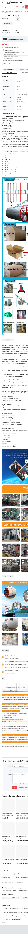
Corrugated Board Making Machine (11, 897)
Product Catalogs (23, 874)
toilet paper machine (6, 877)
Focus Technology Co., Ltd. (19, 928)
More (3, 922)
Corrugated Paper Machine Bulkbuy (11, 919)
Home (3, 11)
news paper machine (21, 880)
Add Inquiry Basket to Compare (10, 64)
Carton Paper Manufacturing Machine (12, 916)
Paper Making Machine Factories (11, 908)
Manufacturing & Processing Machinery (14, 11)
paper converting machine (8, 882)
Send (15, 787)
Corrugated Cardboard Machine (10, 901)
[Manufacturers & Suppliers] (14, 2)
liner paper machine (6, 880)
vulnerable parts (19, 882)
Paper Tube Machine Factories (10, 912)
